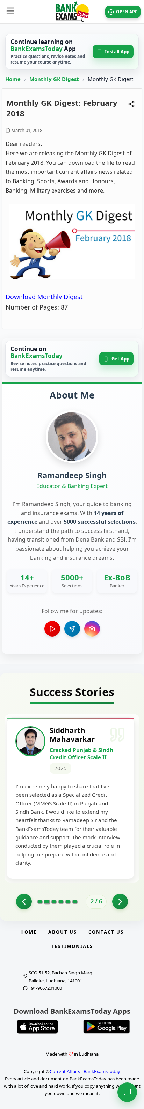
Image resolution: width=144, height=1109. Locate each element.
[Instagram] (92, 629)
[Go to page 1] (24, 901)
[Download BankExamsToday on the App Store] (37, 1027)
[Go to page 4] (60, 901)
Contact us (106, 932)
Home (13, 78)
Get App (120, 359)
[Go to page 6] (74, 901)
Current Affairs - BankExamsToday (85, 1071)
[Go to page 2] (47, 902)
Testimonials (72, 946)
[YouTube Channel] (52, 629)
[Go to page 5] (67, 901)
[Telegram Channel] (72, 629)
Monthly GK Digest (54, 78)
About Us (62, 932)
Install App (117, 52)
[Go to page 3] (53, 901)
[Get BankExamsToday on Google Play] (106, 1027)
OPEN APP (127, 12)
